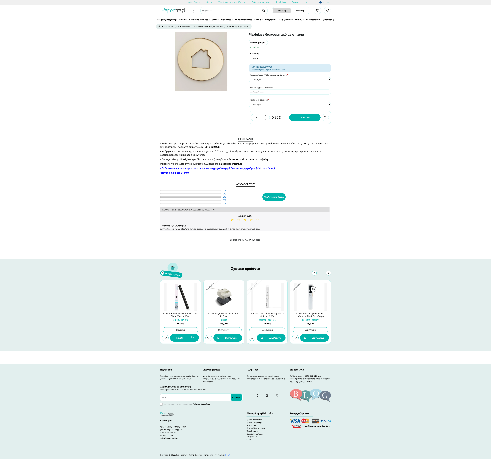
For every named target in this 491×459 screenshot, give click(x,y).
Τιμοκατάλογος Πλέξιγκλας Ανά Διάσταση (268, 75)
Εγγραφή (300, 10)
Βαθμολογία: (245, 216)
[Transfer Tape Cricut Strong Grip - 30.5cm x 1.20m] (267, 297)
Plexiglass (186, 26)
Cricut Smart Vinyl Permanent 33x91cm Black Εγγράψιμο (310, 314)
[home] (160, 26)
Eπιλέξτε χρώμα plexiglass (261, 87)
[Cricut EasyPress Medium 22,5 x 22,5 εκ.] (223, 297)
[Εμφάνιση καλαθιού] (327, 10)
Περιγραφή (245, 139)
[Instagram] (267, 395)
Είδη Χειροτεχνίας (171, 26)
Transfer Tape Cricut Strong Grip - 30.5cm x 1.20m (267, 314)
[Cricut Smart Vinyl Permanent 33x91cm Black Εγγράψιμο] (310, 297)
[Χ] (277, 395)
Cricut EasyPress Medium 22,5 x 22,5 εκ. (224, 314)
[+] (265, 115)
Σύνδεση (282, 10)
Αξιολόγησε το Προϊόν (274, 197)
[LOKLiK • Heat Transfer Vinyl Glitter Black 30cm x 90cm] (180, 297)
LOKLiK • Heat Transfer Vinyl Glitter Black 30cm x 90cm (180, 314)
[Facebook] (257, 395)
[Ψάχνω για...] (263, 10)
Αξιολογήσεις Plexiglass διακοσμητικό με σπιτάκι (189, 210)
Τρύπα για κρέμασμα (259, 100)
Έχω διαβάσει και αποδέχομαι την (186, 404)
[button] (305, 117)
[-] (265, 119)
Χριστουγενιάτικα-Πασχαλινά (205, 26)
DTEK (227, 455)
